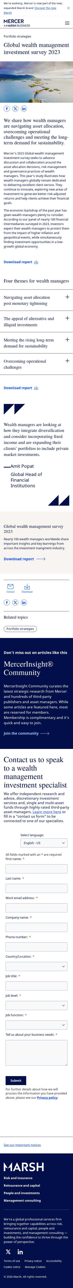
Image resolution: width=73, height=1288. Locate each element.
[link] (7, 108)
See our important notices (22, 1145)
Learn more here (47, 811)
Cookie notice (12, 1267)
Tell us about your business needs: (30, 1035)
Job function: (15, 1015)
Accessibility (54, 1261)
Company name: (17, 917)
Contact (11, 592)
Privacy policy (47, 1098)
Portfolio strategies (17, 36)
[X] (8, 1252)
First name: (14, 859)
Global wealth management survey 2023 (33, 528)
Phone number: (17, 937)
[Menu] (67, 23)
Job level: (12, 995)
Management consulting (22, 1200)
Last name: (13, 878)
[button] (69, 8)
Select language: (32, 835)
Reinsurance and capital (22, 1185)
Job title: (11, 976)
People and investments (22, 1193)
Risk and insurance (18, 1178)
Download (27, 592)
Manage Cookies (35, 1267)
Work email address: (20, 898)
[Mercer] (17, 23)
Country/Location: (18, 956)
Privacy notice (33, 1261)
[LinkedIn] (20, 1252)
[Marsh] (24, 1167)
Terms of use (12, 1261)
